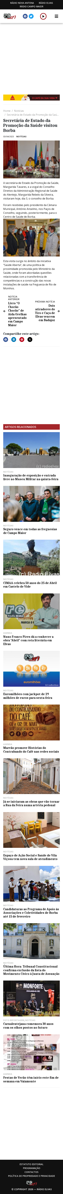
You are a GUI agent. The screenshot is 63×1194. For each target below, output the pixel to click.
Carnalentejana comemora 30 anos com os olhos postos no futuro (28, 1025)
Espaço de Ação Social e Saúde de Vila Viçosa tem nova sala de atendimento (30, 857)
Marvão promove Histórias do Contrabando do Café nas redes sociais (31, 749)
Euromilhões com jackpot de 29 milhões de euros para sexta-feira (27, 696)
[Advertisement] (31, 56)
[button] (43, 16)
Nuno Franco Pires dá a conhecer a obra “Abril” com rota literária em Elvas (28, 640)
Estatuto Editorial (31, 1164)
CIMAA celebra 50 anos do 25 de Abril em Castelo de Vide (30, 584)
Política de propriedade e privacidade (31, 1175)
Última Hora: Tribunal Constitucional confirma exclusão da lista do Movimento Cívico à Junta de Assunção (31, 970)
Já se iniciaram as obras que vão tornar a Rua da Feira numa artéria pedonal (31, 803)
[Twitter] (31, 16)
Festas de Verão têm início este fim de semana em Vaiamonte (31, 1079)
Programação (31, 1168)
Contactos (31, 1172)
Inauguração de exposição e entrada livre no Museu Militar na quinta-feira (30, 477)
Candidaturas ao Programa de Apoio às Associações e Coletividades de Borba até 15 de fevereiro (31, 912)
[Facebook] (25, 16)
